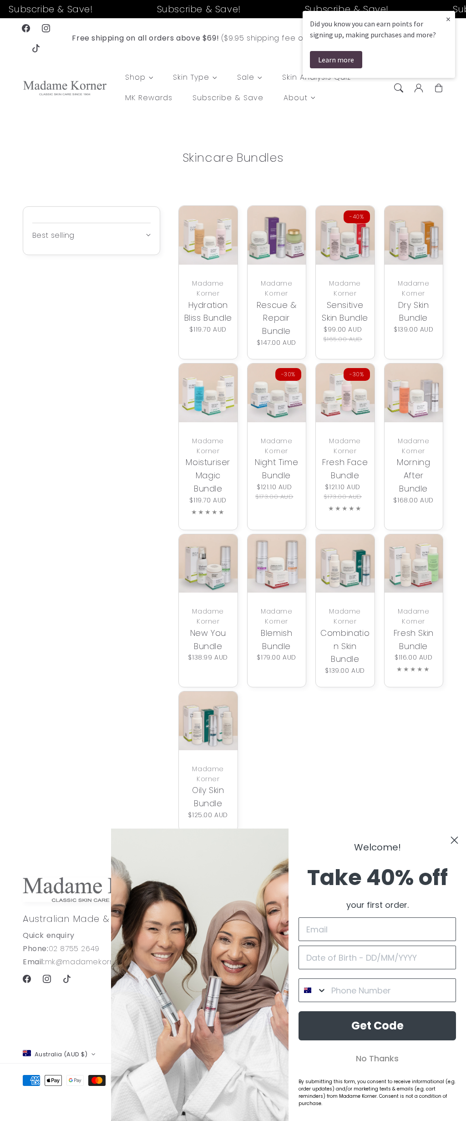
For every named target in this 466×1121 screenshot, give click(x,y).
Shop (135, 77)
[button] (399, 88)
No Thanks (377, 1058)
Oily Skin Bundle (208, 796)
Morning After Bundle (413, 475)
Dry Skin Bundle (413, 311)
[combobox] (313, 990)
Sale (245, 77)
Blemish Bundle (276, 639)
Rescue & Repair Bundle (277, 318)
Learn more (336, 59)
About (296, 98)
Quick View (206, 251)
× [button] (448, 19)
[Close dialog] (454, 840)
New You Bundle (208, 639)
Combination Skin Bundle (345, 646)
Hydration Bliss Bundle (208, 311)
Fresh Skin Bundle (414, 639)
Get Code (377, 1025)
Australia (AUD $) (61, 1054)
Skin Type (191, 77)
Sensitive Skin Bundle (345, 311)
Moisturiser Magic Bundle (208, 475)
